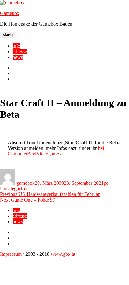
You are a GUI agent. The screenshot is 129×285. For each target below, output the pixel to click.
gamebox (26, 183)
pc (106, 183)
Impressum (11, 254)
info (16, 46)
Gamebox (9, 13)
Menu (8, 35)
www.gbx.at (63, 254)
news (18, 57)
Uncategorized (14, 188)
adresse (20, 51)
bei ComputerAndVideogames (56, 150)
